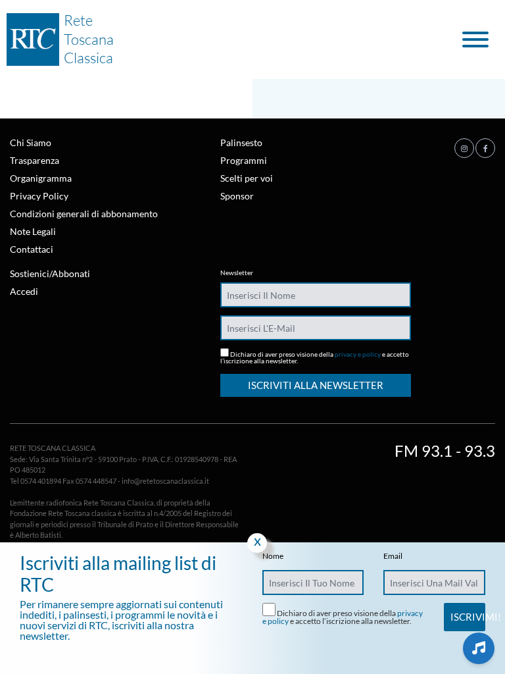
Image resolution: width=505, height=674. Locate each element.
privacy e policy (358, 354)
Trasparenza (34, 160)
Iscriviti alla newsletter (315, 385)
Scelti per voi (246, 178)
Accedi (24, 291)
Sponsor (237, 195)
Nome (272, 556)
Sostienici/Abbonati (50, 273)
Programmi (243, 160)
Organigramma (41, 178)
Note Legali (33, 231)
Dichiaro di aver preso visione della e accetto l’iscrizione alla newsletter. (314, 357)
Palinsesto (241, 142)
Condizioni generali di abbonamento (84, 213)
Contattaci (31, 249)
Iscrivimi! (467, 617)
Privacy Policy (39, 195)
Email (392, 556)
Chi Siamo (30, 142)
